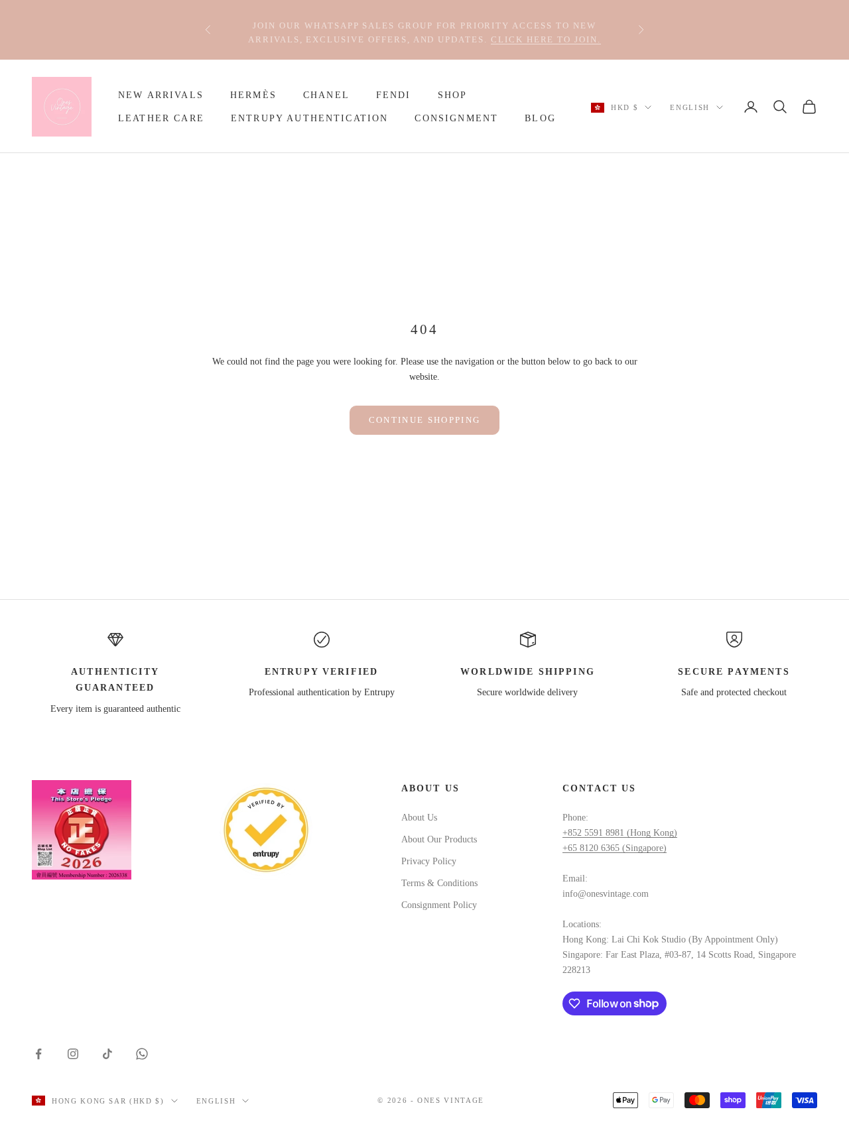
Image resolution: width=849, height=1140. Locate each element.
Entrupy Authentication (310, 118)
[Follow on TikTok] (107, 1053)
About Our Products (439, 839)
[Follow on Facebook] (38, 1053)
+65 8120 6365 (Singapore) (614, 848)
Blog (540, 118)
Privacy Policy (428, 861)
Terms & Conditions (439, 883)
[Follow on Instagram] (73, 1053)
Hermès (253, 94)
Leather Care (161, 118)
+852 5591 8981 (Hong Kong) (619, 833)
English (690, 107)
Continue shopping (425, 420)
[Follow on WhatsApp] (142, 1053)
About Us (419, 818)
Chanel (326, 94)
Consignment (456, 118)
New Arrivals (161, 94)
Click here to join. (546, 37)
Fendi (393, 94)
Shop (453, 94)
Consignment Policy (439, 905)
